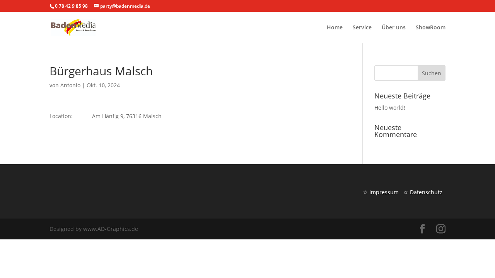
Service (362, 28)
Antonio (70, 85)
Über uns (394, 28)
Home (335, 28)
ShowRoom (431, 28)
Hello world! (389, 107)
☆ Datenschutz (422, 192)
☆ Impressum (381, 192)
